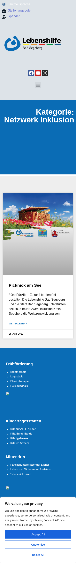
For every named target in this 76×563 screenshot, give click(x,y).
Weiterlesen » (18, 323)
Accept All (38, 534)
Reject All (38, 554)
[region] (38, 530)
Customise (38, 544)
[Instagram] (45, 73)
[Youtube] (38, 73)
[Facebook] (31, 73)
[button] (38, 85)
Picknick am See (25, 285)
